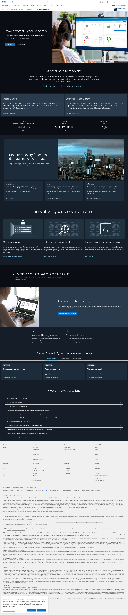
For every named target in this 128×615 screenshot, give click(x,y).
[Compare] (115, 9)
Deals (4, 475)
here (90, 535)
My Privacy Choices (40, 490)
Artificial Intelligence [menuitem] (6, 5)
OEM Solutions (67, 470)
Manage (9, 610)
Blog (96, 466)
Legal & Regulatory (67, 490)
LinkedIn (96, 454)
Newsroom (35, 475)
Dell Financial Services (31, 487)
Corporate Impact (37, 480)
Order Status (36, 449)
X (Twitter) (97, 452)
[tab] (51, 359)
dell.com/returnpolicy (82, 497)
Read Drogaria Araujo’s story (9, 113)
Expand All (9, 395)
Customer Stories (37, 483)
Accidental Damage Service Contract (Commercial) (53, 511)
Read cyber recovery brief (52, 198)
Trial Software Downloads (100, 483)
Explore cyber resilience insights (72, 86)
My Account (35, 447)
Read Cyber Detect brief (93, 198)
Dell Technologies (6, 487)
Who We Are (35, 466)
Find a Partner (67, 466)
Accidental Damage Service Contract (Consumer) (19, 511)
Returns (65, 452)
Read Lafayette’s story (71, 113)
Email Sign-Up (97, 473)
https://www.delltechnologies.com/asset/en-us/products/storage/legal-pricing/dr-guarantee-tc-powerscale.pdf (79, 522)
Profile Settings (36, 452)
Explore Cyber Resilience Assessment (67, 313)
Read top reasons (49, 86)
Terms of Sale (19, 490)
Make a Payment (36, 456)
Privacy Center (98, 478)
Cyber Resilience (30, 9)
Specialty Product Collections (101, 475)
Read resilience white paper (10, 377)
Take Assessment (22, 44)
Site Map (4, 447)
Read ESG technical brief (50, 256)
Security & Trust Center (99, 480)
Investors (35, 473)
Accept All (42, 610)
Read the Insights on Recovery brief (11, 256)
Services (4, 473)
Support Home (67, 447)
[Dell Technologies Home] (8, 2)
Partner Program (67, 473)
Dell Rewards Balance (37, 459)
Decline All (32, 610)
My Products (36, 454)
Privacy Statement (29, 490)
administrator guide (62, 516)
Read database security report (95, 377)
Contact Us (97, 449)
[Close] (45, 597)
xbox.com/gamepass (11, 530)
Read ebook (9, 198)
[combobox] (34, 2)
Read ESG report (89, 256)
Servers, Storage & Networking (17, 9)
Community (97, 447)
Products (5, 468)
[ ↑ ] (86, 507)
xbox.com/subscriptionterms (54, 528)
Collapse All (17, 395)
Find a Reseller (67, 468)
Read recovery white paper (52, 377)
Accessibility (76, 490)
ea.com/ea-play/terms (20, 530)
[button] (102, 2)
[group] (32, 105)
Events (96, 470)
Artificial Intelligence (7, 466)
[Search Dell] (47, 2)
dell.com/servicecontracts (80, 507)
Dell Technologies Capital (38, 470)
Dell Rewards (97, 468)
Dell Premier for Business (121, 5)
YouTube (96, 459)
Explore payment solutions (72, 342)
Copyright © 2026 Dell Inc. (8, 490)
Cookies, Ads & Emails (54, 490)
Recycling (35, 478)
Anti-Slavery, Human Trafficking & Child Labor (91, 490)
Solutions (5, 470)
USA (7, 9)
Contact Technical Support (69, 449)
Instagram (97, 456)
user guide (31, 516)
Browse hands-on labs (20, 279)
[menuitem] (17, 5)
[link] (109, 2)
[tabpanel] (64, 371)
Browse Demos (9, 44)
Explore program (36, 342)
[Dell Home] (2, 9)
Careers (35, 468)
